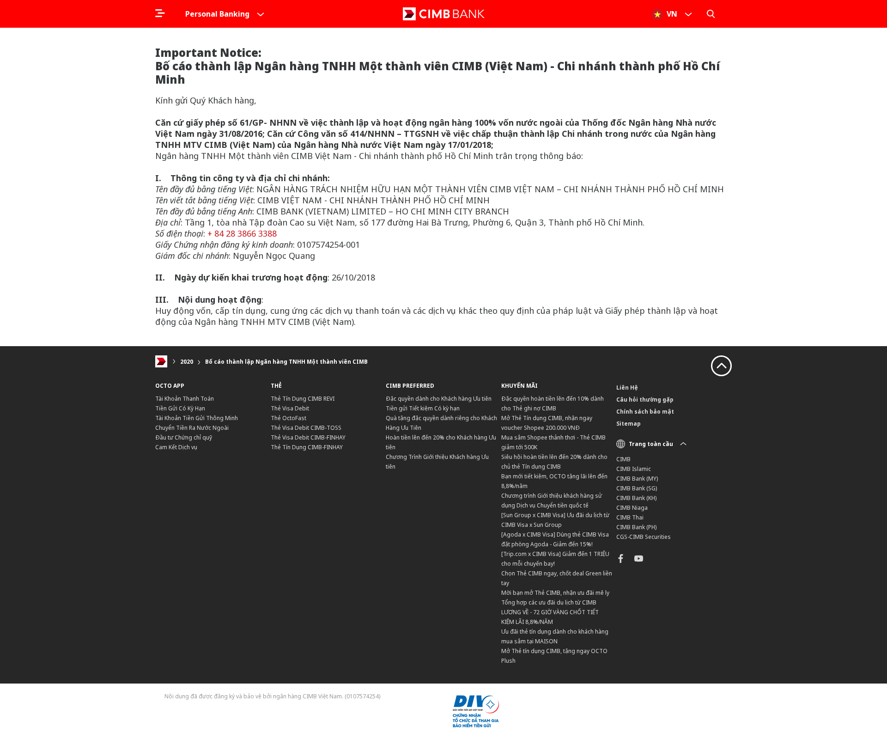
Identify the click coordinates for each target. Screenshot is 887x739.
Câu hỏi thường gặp (645, 399)
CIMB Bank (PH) (636, 527)
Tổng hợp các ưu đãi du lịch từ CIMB (548, 602)
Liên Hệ (627, 387)
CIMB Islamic (633, 469)
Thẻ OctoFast (288, 418)
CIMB (623, 459)
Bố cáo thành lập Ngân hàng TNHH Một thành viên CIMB (286, 362)
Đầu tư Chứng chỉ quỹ (183, 437)
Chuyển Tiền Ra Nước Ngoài (192, 428)
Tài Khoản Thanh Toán (184, 399)
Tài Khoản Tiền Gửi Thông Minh (196, 418)
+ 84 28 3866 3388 (242, 233)
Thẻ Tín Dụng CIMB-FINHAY (307, 447)
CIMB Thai (630, 517)
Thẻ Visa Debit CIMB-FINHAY (308, 437)
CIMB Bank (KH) (636, 498)
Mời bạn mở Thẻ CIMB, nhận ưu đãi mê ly (555, 593)
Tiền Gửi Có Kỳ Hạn (180, 408)
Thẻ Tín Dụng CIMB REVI (302, 399)
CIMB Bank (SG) (636, 488)
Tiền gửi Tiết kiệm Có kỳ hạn (423, 408)
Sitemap (628, 424)
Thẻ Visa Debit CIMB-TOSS (306, 428)
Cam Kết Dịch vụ (176, 447)
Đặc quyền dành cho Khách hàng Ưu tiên (439, 399)
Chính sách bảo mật (645, 411)
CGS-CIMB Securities (643, 537)
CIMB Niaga (632, 508)
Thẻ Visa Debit (290, 408)
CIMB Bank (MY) (637, 478)
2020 (186, 362)
